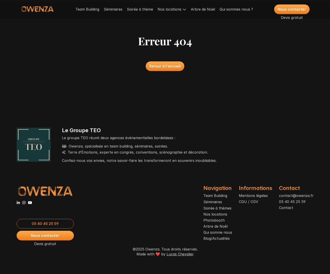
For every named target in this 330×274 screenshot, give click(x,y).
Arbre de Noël (203, 9)
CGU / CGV (248, 201)
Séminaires (113, 9)
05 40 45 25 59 (292, 201)
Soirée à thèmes (217, 208)
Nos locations (215, 214)
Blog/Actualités (216, 238)
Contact (286, 207)
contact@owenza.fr (296, 195)
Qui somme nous (217, 232)
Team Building (87, 9)
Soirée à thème (140, 9)
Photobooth (214, 220)
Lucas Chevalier (180, 254)
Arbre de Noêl (215, 226)
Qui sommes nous (235, 9)
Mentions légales (253, 195)
